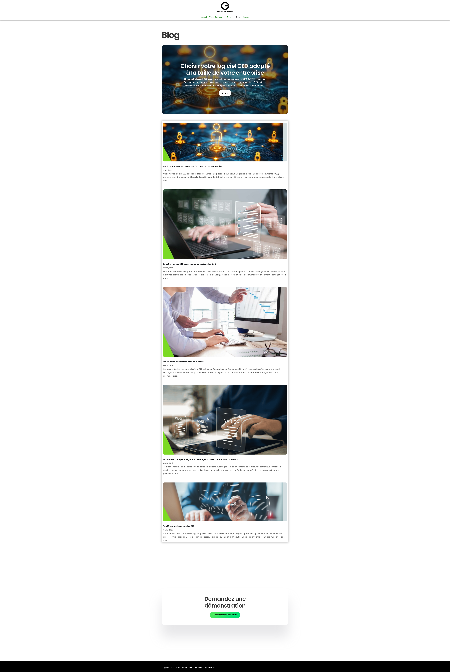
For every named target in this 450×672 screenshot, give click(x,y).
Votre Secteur (215, 17)
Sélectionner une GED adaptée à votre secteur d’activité (189, 264)
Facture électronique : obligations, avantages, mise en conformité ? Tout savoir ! (201, 459)
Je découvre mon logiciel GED (225, 615)
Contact (245, 17)
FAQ (229, 17)
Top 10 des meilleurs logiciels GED (179, 526)
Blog (238, 17)
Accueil (204, 17)
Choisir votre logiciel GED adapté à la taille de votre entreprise (225, 69)
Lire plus (225, 93)
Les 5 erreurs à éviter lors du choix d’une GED (184, 361)
